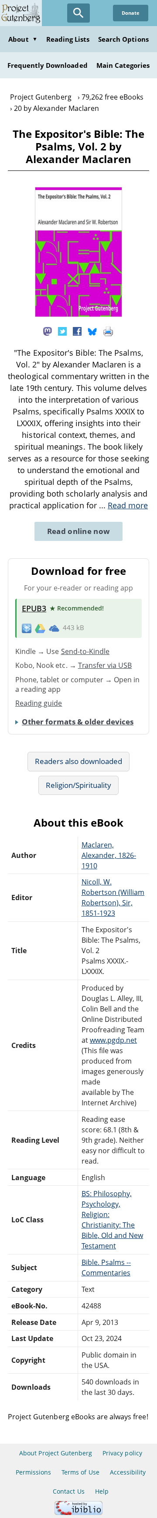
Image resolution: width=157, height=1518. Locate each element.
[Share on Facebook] (77, 330)
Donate (131, 13)
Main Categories (123, 65)
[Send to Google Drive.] (40, 628)
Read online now (78, 531)
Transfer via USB (105, 665)
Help (102, 1491)
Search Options (123, 39)
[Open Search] (78, 13)
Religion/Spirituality (79, 785)
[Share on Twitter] (62, 330)
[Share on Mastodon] (47, 330)
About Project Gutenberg (55, 1453)
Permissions (33, 1472)
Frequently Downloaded (47, 65)
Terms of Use (80, 1472)
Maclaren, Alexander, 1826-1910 (109, 855)
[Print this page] (108, 330)
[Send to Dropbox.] (26, 628)
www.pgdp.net (113, 1040)
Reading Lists (68, 39)
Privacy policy (122, 1453)
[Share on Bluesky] (92, 330)
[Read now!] (78, 314)
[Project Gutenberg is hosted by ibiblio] (78, 1512)
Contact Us (68, 1491)
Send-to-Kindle (85, 651)
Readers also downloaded (79, 761)
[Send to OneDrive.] (54, 628)
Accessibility (128, 1472)
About (22, 39)
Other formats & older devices (77, 722)
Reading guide (38, 703)
